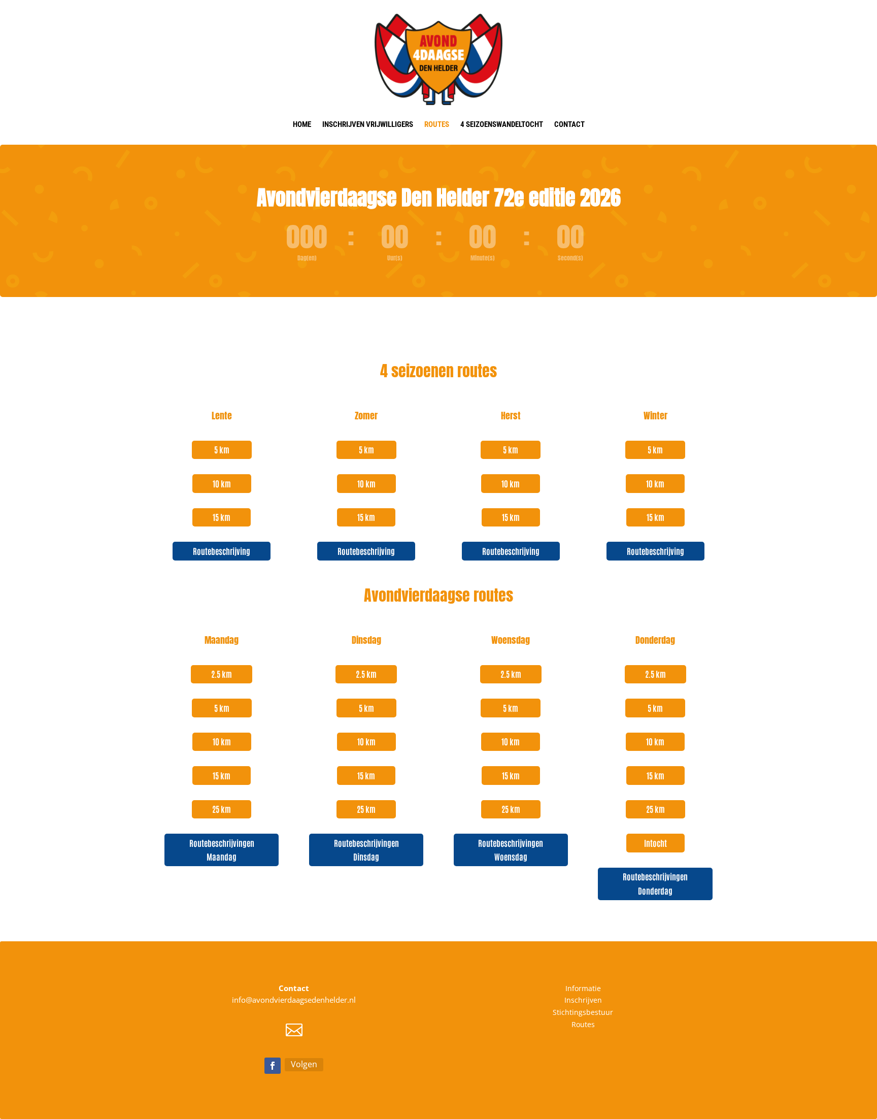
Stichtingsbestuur (583, 1012)
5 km (221, 449)
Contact (569, 124)
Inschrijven (583, 1000)
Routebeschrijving (221, 551)
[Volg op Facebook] (272, 1066)
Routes (436, 124)
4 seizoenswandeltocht (501, 124)
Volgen (304, 1064)
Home (302, 124)
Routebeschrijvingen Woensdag (510, 850)
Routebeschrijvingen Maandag (221, 850)
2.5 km (221, 674)
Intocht (655, 843)
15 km (221, 517)
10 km (222, 483)
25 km (221, 809)
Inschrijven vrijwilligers (367, 124)
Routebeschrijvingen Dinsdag (366, 850)
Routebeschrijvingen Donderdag (655, 883)
